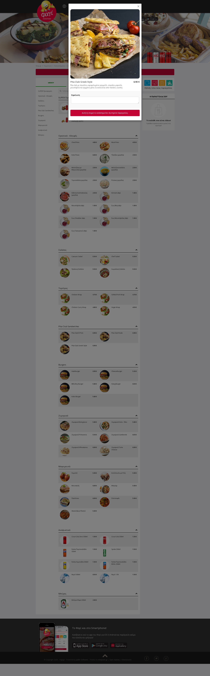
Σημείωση (75, 95)
